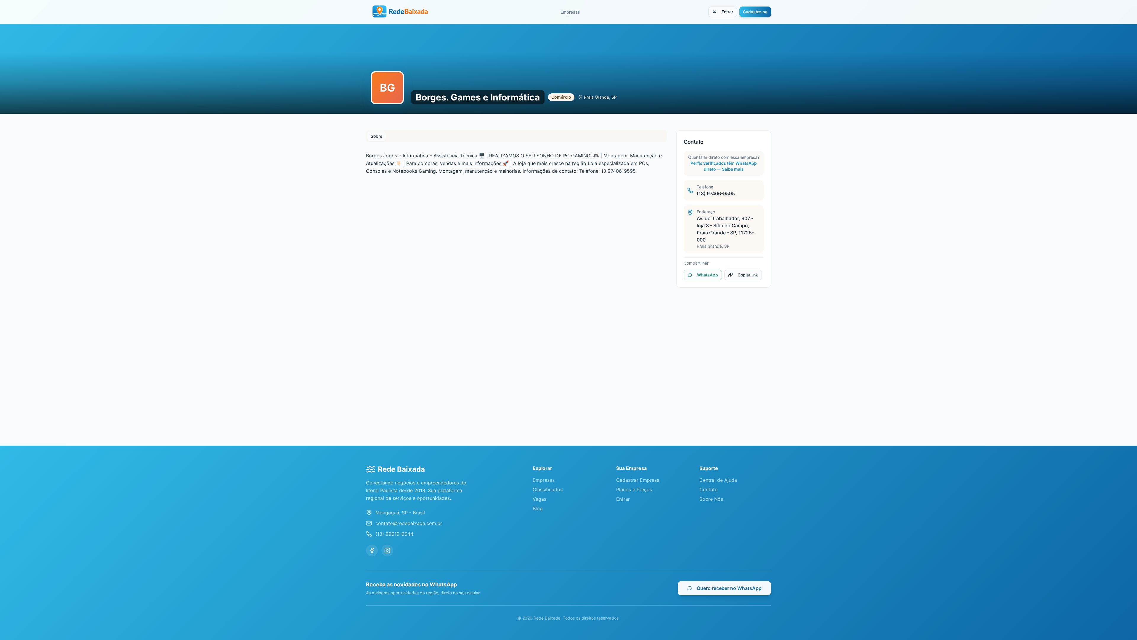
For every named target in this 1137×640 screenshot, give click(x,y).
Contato (708, 489)
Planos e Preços (634, 489)
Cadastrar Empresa (637, 480)
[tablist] (516, 136)
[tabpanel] (516, 163)
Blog (538, 508)
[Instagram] (387, 550)
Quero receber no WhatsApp (729, 588)
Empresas (570, 12)
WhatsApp (707, 274)
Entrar (727, 11)
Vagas (539, 499)
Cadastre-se (755, 11)
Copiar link (748, 274)
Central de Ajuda (718, 480)
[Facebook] (372, 550)
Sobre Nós (711, 499)
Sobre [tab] (376, 136)
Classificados (548, 489)
